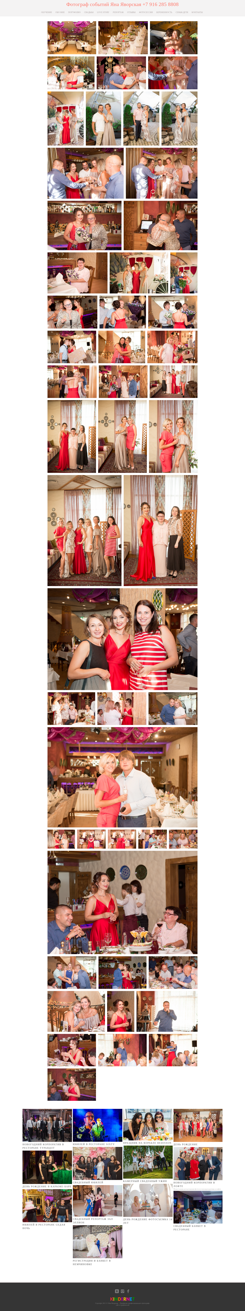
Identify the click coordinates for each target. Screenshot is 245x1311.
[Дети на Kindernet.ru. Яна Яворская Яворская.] (123, 1301)
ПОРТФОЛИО (74, 12)
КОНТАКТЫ (197, 12)
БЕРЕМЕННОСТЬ (164, 12)
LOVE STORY (103, 12)
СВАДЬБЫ (89, 12)
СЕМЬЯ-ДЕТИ (182, 12)
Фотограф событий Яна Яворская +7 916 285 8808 (122, 4)
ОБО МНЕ (60, 12)
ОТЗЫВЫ (131, 12)
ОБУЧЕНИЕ (46, 12)
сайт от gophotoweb (122, 1305)
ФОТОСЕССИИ (146, 12)
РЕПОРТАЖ (118, 12)
